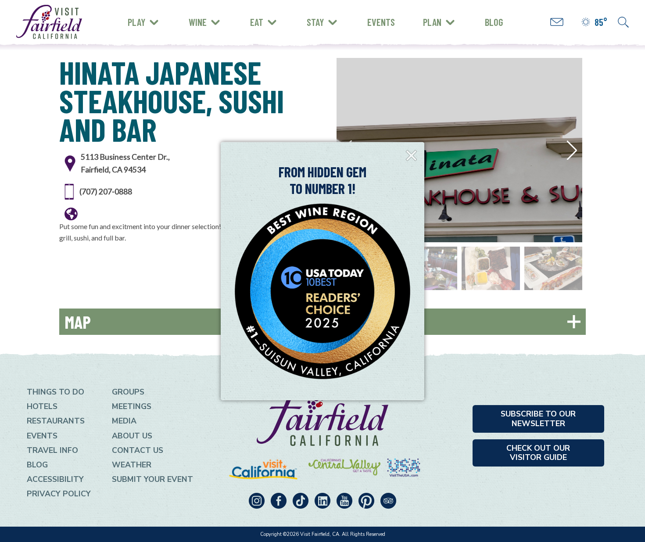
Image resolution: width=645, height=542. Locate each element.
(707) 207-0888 (105, 191)
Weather (131, 464)
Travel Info (52, 450)
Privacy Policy (59, 493)
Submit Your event (152, 479)
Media (124, 421)
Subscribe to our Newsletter (538, 418)
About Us (132, 436)
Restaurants (56, 421)
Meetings (131, 406)
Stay (315, 22)
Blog (494, 22)
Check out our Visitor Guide (538, 453)
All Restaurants (163, 28)
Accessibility (55, 479)
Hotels (42, 406)
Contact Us (137, 450)
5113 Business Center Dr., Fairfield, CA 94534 (125, 163)
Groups (128, 392)
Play (136, 22)
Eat (256, 22)
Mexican (148, 14)
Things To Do (55, 392)
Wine (198, 22)
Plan (432, 22)
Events (381, 22)
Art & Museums (186, 15)
